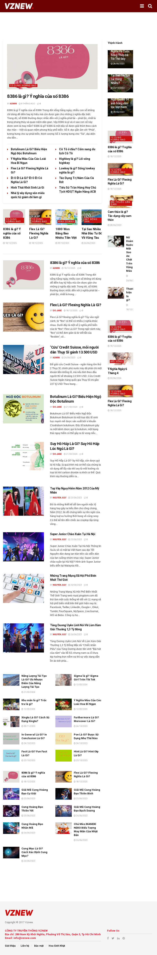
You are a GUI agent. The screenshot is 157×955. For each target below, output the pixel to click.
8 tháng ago (28, 104)
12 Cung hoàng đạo (23, 85)
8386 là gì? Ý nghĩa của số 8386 (38, 96)
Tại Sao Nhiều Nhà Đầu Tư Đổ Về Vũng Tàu (92, 233)
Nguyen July (59, 498)
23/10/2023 (29, 760)
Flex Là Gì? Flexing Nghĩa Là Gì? (38, 233)
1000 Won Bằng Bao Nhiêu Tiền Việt (66, 233)
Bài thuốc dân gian (120, 203)
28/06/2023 (118, 64)
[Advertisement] (78, 24)
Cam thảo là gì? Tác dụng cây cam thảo (119, 215)
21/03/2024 (71, 407)
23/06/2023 (76, 498)
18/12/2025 (11, 243)
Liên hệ (25, 945)
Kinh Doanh (66, 221)
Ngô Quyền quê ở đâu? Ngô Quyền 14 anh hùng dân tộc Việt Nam (120, 100)
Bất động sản (90, 220)
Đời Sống (117, 361)
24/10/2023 (81, 726)
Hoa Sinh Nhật (57, 945)
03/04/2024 (115, 378)
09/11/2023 (29, 726)
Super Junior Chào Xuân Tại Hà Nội (72, 534)
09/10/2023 (63, 243)
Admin (13, 104)
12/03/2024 (81, 684)
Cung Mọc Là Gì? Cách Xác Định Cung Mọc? (34, 852)
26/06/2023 (89, 243)
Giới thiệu (10, 945)
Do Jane (57, 310)
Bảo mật (39, 945)
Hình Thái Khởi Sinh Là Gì (27, 187)
